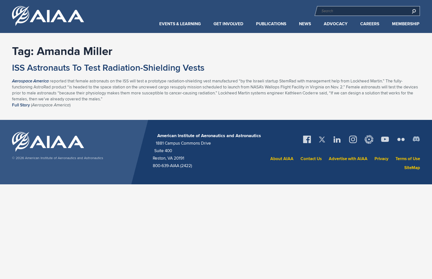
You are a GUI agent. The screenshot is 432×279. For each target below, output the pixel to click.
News (305, 24)
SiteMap (412, 168)
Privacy (381, 159)
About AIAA (282, 159)
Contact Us (311, 159)
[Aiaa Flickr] (401, 139)
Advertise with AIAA (348, 159)
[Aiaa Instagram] (353, 139)
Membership (406, 24)
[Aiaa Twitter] (322, 139)
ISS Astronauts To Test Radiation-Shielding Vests (108, 67)
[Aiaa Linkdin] (337, 139)
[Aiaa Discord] (416, 139)
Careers (369, 24)
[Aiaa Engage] (369, 139)
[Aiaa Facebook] (307, 139)
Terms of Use (408, 159)
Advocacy (336, 24)
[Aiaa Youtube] (385, 139)
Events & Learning (180, 24)
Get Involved (228, 24)
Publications (271, 24)
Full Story (21, 105)
